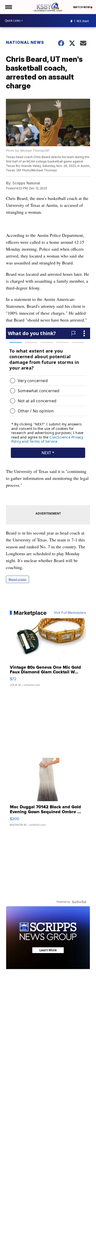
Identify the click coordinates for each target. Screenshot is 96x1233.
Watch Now (81, 7)
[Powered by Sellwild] (79, 902)
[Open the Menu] (8, 7)
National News (25, 42)
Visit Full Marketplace (70, 613)
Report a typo (17, 579)
